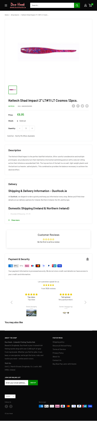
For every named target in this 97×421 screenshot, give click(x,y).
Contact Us (57, 360)
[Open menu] (6, 5)
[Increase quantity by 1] (32, 128)
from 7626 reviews (48, 288)
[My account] (85, 5)
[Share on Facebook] (73, 106)
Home (7, 15)
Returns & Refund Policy (62, 346)
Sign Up (33, 383)
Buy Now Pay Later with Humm (64, 364)
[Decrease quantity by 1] (19, 128)
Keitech (11, 106)
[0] (90, 5)
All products (15, 15)
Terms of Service (59, 349)
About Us (56, 356)
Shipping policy (58, 342)
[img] (48, 285)
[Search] (77, 5)
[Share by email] (87, 106)
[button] (12, 302)
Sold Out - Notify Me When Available (21, 136)
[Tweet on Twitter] (82, 106)
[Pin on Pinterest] (78, 106)
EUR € (8, 396)
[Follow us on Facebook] (6, 406)
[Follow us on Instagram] (11, 406)
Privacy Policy (58, 353)
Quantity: (12, 128)
